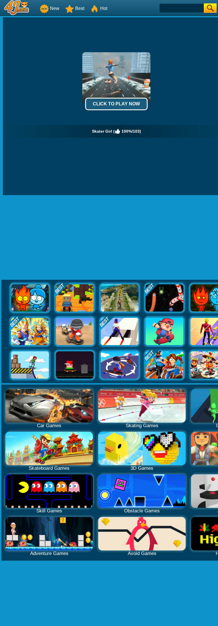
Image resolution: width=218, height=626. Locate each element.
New (54, 8)
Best (79, 8)
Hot (103, 8)
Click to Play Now (116, 103)
